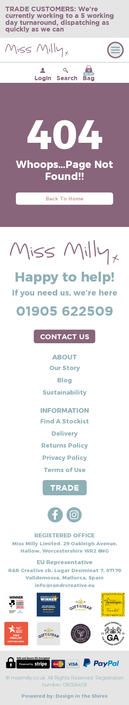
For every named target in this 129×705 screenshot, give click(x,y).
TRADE (64, 487)
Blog (64, 380)
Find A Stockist (64, 421)
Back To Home (65, 198)
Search (67, 78)
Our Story (64, 367)
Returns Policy (64, 445)
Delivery (65, 433)
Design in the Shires (82, 695)
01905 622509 (64, 310)
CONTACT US (64, 336)
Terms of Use (65, 469)
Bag (89, 75)
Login (42, 78)
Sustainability (65, 392)
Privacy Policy (64, 457)
